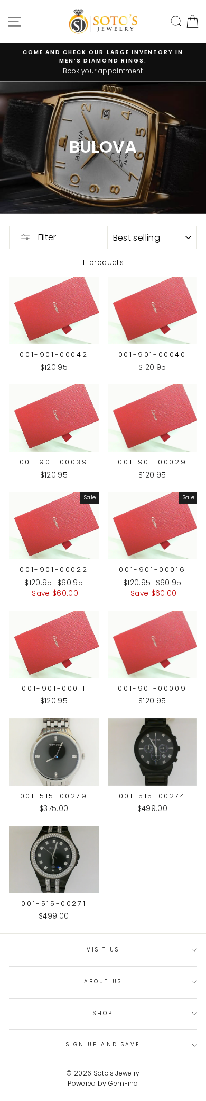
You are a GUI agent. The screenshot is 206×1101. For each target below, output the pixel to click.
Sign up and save (103, 1045)
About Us (102, 981)
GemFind (123, 1083)
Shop (103, 1013)
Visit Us (103, 950)
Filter (46, 237)
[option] (103, 62)
